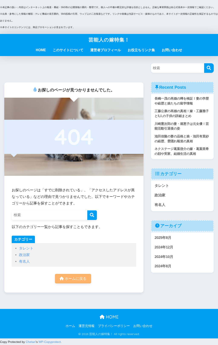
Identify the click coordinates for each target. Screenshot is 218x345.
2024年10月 (164, 257)
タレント (26, 248)
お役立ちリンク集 (141, 50)
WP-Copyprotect (50, 342)
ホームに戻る (75, 279)
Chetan (31, 342)
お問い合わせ (172, 50)
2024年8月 (163, 266)
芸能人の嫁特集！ (109, 40)
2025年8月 (163, 238)
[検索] (92, 215)
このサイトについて (68, 50)
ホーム (70, 326)
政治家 (24, 255)
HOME (41, 50)
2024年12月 (164, 247)
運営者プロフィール (105, 50)
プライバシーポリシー (114, 326)
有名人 (24, 261)
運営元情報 (87, 326)
